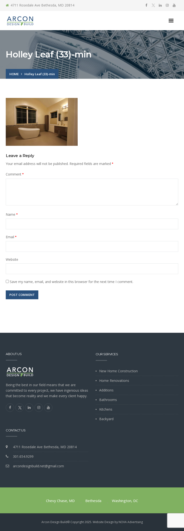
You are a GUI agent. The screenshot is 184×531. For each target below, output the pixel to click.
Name (11, 214)
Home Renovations (114, 380)
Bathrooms (108, 399)
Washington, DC (125, 500)
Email (11, 237)
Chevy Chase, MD (60, 500)
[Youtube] (174, 5)
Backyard (106, 419)
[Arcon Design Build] (20, 20)
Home (14, 74)
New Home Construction (118, 371)
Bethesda (93, 500)
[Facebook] (146, 5)
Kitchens (105, 409)
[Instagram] (167, 5)
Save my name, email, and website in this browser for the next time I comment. (71, 281)
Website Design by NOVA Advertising (118, 522)
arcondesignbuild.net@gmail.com (38, 466)
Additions (106, 390)
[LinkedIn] (160, 5)
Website (12, 259)
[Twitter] (153, 5)
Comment (14, 174)
